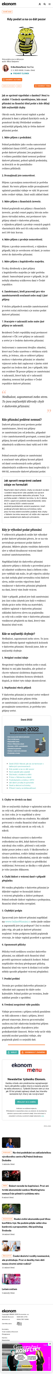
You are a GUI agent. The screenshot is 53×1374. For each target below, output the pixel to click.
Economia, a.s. (24, 1314)
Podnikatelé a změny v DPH (21, 780)
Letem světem (9, 1289)
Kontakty (5, 1329)
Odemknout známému (35, 1052)
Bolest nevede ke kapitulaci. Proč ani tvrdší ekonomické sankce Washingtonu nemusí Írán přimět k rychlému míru (25, 1190)
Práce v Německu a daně (20, 777)
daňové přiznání (8, 86)
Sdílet (14, 1052)
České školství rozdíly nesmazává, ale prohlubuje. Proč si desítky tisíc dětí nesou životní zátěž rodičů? (26, 1260)
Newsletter (6, 1340)
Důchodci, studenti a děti (20, 774)
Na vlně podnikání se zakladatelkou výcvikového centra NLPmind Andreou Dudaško (26, 1156)
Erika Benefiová (18, 67)
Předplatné (6, 1334)
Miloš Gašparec (13, 62)
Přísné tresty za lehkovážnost (22, 788)
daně (19, 86)
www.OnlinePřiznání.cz (18, 921)
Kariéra (4, 1338)
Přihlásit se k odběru (26, 1102)
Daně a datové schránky (19, 785)
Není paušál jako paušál (19, 772)
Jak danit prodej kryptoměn (21, 782)
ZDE (42, 1116)
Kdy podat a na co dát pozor (21, 769)
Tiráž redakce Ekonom (10, 1332)
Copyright (5, 1314)
